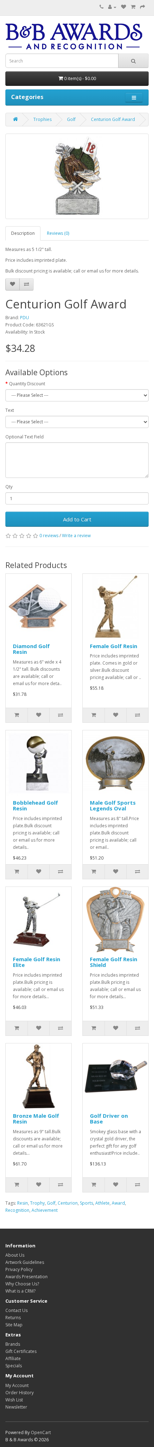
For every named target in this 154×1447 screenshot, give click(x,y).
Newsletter (16, 1407)
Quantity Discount (27, 384)
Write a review (76, 535)
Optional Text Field (24, 437)
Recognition (17, 1210)
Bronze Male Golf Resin (36, 1118)
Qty (9, 487)
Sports (86, 1203)
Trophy (37, 1203)
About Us (14, 1255)
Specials (13, 1366)
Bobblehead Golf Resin (35, 805)
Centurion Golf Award (113, 119)
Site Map (14, 1325)
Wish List (14, 1400)
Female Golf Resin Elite (36, 962)
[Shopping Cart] (133, 7)
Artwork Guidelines (24, 1262)
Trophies (42, 119)
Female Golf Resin (113, 646)
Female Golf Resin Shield (113, 962)
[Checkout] (142, 7)
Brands (12, 1344)
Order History (19, 1393)
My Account (17, 1385)
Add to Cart (77, 519)
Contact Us (16, 1310)
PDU (24, 318)
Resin (22, 1203)
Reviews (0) (58, 233)
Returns (13, 1318)
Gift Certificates (21, 1351)
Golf (71, 119)
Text (9, 410)
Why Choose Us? (22, 1284)
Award (118, 1203)
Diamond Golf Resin (31, 649)
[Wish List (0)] (123, 7)
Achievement (45, 1210)
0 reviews (48, 535)
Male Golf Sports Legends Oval (113, 805)
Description (23, 233)
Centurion (68, 1203)
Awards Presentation (26, 1277)
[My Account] (112, 7)
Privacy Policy (19, 1269)
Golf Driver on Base (109, 1118)
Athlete (102, 1203)
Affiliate (13, 1358)
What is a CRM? (20, 1291)
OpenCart (41, 1432)
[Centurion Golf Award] (77, 176)
